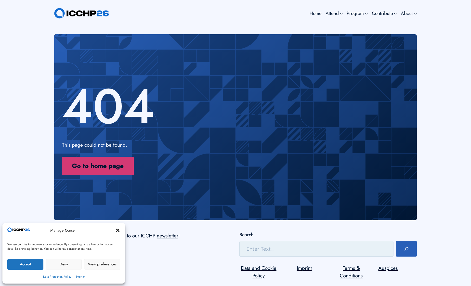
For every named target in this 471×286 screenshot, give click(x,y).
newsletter (167, 235)
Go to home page (98, 165)
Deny (64, 264)
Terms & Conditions (351, 271)
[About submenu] (415, 13)
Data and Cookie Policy (258, 271)
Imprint (80, 276)
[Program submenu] (366, 13)
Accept (25, 264)
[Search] (406, 249)
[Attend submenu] (341, 13)
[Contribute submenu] (395, 13)
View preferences (102, 264)
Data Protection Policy (57, 276)
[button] (117, 230)
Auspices (388, 268)
